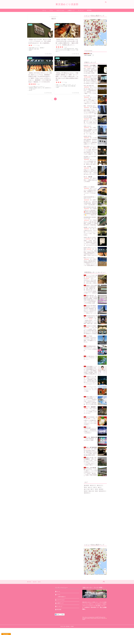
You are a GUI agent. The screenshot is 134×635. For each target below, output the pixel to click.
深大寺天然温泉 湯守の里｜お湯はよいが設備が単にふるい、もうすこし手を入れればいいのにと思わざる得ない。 (90, 420)
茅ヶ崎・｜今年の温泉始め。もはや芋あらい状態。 (90, 439)
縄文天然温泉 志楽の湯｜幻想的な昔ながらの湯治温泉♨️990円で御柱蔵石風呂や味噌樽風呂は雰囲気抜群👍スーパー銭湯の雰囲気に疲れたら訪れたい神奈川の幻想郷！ (95, 211)
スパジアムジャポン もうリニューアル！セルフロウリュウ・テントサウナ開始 (90, 389)
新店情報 (89, 10)
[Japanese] (90, 53)
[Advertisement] (95, 518)
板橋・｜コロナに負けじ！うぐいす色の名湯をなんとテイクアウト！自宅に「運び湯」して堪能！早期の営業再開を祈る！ (90, 471)
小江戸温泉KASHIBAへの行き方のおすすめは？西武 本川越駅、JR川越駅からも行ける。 (90, 339)
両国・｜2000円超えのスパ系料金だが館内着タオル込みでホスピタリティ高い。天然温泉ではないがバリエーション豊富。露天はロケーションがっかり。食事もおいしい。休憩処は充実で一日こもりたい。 (95, 170)
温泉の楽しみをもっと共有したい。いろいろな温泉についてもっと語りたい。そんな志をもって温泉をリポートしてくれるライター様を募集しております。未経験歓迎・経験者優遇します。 (94, 606)
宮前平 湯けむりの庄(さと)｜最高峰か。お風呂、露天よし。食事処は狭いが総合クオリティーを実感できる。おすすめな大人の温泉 (90, 241)
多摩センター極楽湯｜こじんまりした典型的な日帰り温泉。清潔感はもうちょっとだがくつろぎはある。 (90, 190)
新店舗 (86, 491)
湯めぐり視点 (92, 491)
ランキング (81, 10)
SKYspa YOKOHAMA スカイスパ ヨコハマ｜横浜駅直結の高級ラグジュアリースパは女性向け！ (90, 430)
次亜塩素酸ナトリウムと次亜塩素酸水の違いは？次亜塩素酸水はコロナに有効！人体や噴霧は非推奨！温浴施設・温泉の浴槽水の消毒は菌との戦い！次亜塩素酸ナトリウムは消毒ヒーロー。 (90, 370)
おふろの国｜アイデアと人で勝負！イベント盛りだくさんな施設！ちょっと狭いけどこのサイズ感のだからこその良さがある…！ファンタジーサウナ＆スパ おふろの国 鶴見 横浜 (95, 99)
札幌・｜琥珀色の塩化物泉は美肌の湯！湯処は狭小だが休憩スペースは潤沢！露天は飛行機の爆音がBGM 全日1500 (90, 451)
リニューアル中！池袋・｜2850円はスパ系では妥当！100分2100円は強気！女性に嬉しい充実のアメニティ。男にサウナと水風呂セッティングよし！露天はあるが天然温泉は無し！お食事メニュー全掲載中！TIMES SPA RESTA (95, 279)
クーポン (90, 487)
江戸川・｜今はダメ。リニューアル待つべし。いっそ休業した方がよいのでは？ (90, 410)
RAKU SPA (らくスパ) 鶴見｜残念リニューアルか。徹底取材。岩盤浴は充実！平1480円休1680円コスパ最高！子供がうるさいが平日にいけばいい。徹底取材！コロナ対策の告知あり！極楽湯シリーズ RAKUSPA (95, 251)
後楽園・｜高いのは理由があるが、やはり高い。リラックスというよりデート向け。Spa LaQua (90, 231)
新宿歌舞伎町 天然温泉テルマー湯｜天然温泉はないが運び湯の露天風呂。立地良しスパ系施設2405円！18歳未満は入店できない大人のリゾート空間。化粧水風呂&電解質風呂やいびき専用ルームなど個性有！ (95, 221)
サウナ (100, 487)
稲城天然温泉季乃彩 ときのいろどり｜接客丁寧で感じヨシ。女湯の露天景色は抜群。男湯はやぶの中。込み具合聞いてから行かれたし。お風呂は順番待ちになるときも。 (95, 200)
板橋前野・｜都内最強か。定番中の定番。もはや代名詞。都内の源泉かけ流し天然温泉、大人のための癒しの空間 (90, 69)
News (86, 487)
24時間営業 (87, 485)
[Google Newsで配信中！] (67, 614)
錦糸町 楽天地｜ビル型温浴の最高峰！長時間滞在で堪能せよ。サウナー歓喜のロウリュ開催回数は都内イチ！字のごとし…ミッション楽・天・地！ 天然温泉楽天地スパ (95, 140)
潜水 (97, 491)
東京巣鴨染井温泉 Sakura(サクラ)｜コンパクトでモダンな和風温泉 (90, 348)
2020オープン (93, 485)
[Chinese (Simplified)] (84, 53)
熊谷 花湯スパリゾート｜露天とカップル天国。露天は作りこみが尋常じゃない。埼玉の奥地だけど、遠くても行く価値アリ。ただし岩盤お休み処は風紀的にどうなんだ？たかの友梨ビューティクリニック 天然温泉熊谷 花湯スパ (95, 150)
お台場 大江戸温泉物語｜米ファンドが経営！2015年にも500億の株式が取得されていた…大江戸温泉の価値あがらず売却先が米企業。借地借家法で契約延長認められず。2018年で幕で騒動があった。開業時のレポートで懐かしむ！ (95, 329)
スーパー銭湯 (87, 489)
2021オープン (100, 485)
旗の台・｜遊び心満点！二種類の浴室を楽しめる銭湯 (90, 179)
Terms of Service (101, 618)
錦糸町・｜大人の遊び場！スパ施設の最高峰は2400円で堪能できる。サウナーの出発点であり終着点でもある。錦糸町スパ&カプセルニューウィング (93, 79)
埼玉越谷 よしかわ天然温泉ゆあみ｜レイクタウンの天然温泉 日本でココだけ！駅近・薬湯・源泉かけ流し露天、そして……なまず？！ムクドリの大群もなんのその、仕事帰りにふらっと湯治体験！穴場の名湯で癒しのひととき (95, 160)
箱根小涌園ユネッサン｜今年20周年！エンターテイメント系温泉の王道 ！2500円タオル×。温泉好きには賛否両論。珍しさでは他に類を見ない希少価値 (90, 400)
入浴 (97, 489)
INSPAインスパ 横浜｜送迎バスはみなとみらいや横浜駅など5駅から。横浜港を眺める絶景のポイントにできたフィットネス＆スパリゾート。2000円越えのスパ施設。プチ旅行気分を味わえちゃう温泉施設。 (95, 380)
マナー (93, 489)
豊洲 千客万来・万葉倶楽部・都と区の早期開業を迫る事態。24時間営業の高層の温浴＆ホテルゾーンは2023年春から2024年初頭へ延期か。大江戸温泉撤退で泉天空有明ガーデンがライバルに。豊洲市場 (95, 299)
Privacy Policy (89, 618)
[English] (87, 53)
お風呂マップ (71, 10)
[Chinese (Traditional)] (85, 53)
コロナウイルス (60, 10)
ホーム (44, 10)
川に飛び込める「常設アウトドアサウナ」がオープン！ (90, 358)
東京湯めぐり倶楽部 (67, 4)
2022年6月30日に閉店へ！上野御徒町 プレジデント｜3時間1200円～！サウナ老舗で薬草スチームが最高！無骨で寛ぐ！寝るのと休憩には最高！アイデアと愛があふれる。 (95, 319)
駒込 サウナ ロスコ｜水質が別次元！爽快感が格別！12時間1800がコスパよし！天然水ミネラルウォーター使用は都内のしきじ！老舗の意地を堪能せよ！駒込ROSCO (95, 261)
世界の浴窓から (62, 596)
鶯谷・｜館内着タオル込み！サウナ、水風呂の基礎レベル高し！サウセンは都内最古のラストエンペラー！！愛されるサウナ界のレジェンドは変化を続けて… (94, 109)
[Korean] (91, 53)
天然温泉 (101, 489)
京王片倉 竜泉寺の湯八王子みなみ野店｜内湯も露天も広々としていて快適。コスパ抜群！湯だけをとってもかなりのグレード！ (90, 119)
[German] (88, 53)
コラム (51, 10)
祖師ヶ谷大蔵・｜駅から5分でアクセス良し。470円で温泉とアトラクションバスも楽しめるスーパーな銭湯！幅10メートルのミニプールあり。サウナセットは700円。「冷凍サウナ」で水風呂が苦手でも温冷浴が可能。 (95, 461)
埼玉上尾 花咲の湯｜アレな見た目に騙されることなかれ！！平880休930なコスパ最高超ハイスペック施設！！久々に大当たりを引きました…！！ (90, 89)
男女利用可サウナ (103, 491)
